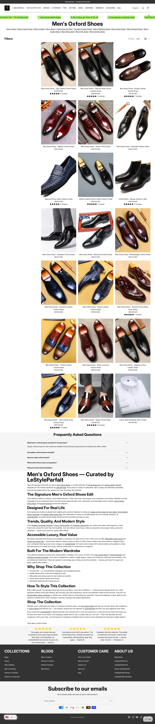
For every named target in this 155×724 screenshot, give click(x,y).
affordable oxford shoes (114, 539)
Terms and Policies (77, 717)
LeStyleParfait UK (121, 661)
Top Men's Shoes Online (83, 29)
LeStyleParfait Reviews (123, 677)
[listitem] (119, 8)
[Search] (148, 15)
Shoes (7, 661)
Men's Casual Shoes (25, 29)
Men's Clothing (10, 669)
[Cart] (147, 7)
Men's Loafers (39, 29)
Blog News (45, 669)
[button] (139, 38)
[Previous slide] (44, 64)
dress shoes (31, 503)
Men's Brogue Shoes (134, 29)
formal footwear (46, 503)
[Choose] (73, 83)
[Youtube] (137, 717)
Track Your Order (84, 657)
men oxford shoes (63, 485)
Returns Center (83, 661)
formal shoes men (94, 485)
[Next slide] (72, 64)
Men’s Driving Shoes (97, 32)
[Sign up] (110, 701)
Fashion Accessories (12, 677)
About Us (81, 669)
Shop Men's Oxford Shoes (37, 623)
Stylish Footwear (47, 665)
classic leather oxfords (112, 485)
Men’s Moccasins (67, 32)
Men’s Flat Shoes (82, 32)
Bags (6, 657)
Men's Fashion (46, 657)
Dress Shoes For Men (64, 29)
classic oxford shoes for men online (104, 512)
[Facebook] (129, 717)
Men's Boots (50, 29)
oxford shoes (119, 501)
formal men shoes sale (35, 541)
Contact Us (82, 665)
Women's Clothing (11, 673)
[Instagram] (133, 717)
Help (79, 673)
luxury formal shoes (62, 525)
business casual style (81, 525)
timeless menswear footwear (42, 525)
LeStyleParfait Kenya (122, 673)
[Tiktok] (141, 717)
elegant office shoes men (52, 514)
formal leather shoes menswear (38, 595)
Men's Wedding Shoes (101, 29)
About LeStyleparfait (122, 669)
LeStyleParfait (61, 487)
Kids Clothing (9, 665)
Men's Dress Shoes (118, 29)
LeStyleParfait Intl (121, 665)
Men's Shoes (11, 29)
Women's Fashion (47, 661)
